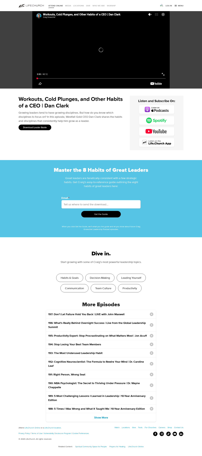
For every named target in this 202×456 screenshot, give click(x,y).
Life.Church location (52, 427)
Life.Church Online (32, 427)
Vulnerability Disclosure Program (57, 433)
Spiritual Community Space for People (90, 446)
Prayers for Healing (117, 446)
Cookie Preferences (80, 433)
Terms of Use (36, 433)
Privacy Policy (24, 433)
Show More (101, 417)
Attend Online (55, 5)
